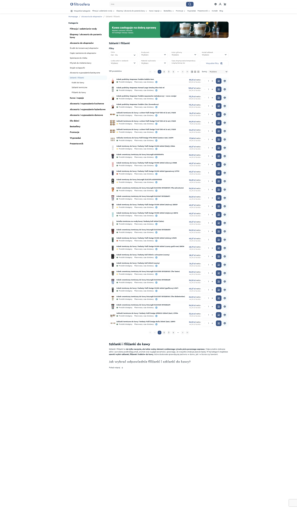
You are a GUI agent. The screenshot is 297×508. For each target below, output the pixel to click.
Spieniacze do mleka (78, 58)
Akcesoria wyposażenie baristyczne (85, 73)
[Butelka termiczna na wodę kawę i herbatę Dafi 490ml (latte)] (113, 223)
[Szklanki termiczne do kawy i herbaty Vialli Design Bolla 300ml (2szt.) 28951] (113, 323)
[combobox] (218, 72)
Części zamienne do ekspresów (83, 53)
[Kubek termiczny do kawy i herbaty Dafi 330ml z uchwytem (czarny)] (113, 256)
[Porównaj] (225, 81)
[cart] (224, 4)
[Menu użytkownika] (220, 4)
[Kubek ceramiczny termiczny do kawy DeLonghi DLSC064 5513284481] (113, 281)
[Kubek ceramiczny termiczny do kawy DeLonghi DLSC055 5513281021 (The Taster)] (113, 273)
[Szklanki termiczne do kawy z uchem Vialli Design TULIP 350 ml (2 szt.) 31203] (113, 114)
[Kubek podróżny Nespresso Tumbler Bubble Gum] (113, 81)
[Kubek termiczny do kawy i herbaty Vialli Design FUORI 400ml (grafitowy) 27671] (113, 290)
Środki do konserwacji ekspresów (84, 48)
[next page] (183, 72)
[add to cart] (218, 81)
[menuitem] (80, 11)
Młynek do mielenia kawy (80, 63)
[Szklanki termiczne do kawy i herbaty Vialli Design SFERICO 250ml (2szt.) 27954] (113, 315)
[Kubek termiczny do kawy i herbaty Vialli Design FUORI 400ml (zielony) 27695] (113, 240)
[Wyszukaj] (190, 4)
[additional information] (156, 82)
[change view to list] (198, 71)
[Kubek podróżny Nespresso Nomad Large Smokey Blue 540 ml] (113, 89)
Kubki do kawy (78, 83)
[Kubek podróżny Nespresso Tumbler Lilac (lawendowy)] (113, 106)
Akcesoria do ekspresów (91, 17)
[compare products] (215, 4)
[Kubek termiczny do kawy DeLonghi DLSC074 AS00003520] (113, 181)
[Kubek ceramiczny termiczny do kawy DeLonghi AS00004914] (113, 156)
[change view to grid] (195, 71)
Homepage (73, 17)
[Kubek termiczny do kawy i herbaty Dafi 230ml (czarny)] (113, 265)
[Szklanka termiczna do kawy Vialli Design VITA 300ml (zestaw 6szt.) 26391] (113, 139)
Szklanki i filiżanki (77, 78)
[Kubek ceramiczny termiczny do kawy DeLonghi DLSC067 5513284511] (113, 198)
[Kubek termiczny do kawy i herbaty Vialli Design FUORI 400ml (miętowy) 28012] (113, 214)
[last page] (187, 72)
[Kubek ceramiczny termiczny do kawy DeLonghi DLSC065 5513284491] (113, 306)
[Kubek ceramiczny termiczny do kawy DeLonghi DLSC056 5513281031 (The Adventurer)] (113, 189)
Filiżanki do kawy (79, 92)
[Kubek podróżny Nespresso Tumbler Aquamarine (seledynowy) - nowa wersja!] (113, 97)
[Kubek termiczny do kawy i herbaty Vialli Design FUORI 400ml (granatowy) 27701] (113, 173)
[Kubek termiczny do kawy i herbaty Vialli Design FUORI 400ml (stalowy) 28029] (113, 206)
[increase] (212, 81)
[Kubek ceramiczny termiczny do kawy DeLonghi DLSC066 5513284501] (113, 231)
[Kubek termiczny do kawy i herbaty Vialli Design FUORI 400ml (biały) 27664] (113, 148)
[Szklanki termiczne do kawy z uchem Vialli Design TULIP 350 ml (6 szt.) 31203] (113, 123)
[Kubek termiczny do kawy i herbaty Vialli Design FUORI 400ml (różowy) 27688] (113, 164)
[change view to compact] (192, 71)
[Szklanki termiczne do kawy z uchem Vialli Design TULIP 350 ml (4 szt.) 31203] (113, 131)
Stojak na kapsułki (77, 68)
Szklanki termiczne (79, 87)
